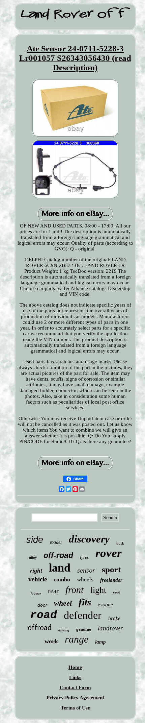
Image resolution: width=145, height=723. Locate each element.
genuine (83, 629)
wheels (85, 579)
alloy (33, 557)
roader (56, 542)
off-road (58, 555)
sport (111, 569)
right (36, 570)
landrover (110, 628)
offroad (40, 627)
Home (75, 667)
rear (53, 591)
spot (116, 592)
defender (83, 615)
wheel (63, 603)
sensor (86, 570)
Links (75, 677)
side (34, 540)
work (51, 641)
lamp (100, 642)
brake (114, 618)
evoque (105, 604)
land (59, 567)
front (74, 589)
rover (108, 553)
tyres (84, 557)
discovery (89, 539)
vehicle (37, 579)
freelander (111, 580)
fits (85, 602)
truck (120, 543)
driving (63, 630)
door (42, 605)
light (98, 590)
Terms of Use (75, 707)
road (43, 615)
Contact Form (75, 687)
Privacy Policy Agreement (75, 697)
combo (62, 579)
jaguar (36, 593)
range (76, 639)
